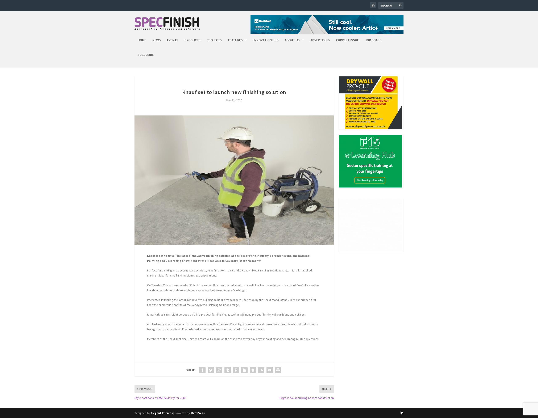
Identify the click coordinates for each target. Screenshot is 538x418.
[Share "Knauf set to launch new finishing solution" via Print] (278, 370)
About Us (292, 40)
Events (172, 40)
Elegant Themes (162, 413)
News (156, 40)
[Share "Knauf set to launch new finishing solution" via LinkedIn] (244, 370)
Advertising (320, 40)
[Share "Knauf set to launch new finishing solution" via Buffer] (253, 370)
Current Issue (347, 40)
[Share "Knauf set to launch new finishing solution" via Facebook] (202, 370)
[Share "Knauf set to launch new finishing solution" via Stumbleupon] (261, 370)
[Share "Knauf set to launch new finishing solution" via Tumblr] (227, 370)
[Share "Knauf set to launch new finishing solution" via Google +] (219, 370)
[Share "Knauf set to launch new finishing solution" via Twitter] (211, 370)
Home (142, 40)
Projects (214, 40)
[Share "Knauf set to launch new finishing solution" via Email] (269, 370)
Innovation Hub (265, 40)
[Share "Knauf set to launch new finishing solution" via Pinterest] (236, 370)
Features (235, 40)
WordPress (198, 413)
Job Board (373, 40)
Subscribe (146, 55)
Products (192, 40)
